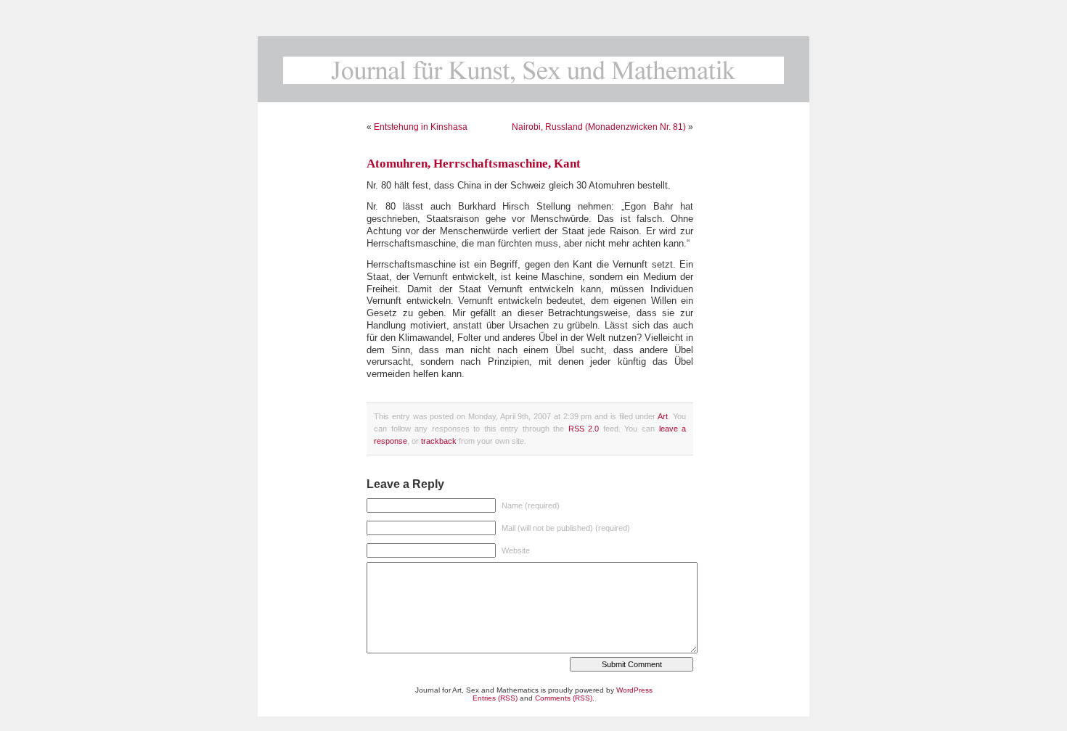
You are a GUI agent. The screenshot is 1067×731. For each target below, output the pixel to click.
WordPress (634, 690)
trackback (439, 441)
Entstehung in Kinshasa (420, 127)
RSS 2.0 (584, 428)
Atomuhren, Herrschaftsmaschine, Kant (474, 163)
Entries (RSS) (495, 698)
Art (663, 416)
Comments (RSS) (563, 698)
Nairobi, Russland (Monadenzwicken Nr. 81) (599, 127)
